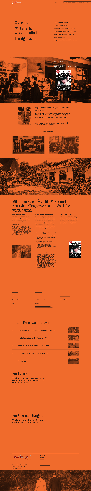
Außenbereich (14, 295)
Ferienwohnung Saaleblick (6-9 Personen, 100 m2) (37, 330)
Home (56, 2)
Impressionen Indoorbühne (64, 292)
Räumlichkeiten (15, 292)
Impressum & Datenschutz (45, 465)
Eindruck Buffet (37, 303)
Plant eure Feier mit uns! (48, 131)
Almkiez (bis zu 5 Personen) (39, 353)
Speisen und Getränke (16, 299)
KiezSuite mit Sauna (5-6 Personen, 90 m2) (34, 338)
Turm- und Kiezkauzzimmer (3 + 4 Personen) (34, 345)
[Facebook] (61, 2)
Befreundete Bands (63, 299)
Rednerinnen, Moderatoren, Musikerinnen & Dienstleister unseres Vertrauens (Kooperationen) (43, 306)
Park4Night (22, 361)
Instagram (42, 457)
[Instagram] (59, 2)
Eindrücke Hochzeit (38, 292)
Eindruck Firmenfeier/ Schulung (40, 299)
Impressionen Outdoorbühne (65, 295)
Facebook (42, 459)
